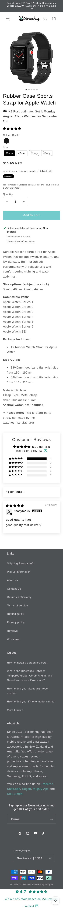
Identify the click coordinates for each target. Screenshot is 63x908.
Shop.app (13, 788)
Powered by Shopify (42, 884)
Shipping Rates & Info (20, 563)
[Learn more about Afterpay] (8, 176)
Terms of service (17, 605)
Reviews (12, 630)
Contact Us (14, 588)
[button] (8, 18)
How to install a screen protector (27, 662)
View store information (21, 241)
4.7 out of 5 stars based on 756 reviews (31, 899)
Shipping (23, 185)
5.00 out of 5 (41, 446)
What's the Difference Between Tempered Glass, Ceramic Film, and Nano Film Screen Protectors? (29, 675)
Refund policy (15, 613)
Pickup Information (18, 571)
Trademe (47, 784)
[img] (15, 505)
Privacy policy (16, 622)
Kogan (26, 788)
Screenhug (25, 884)
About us (12, 580)
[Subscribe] (51, 819)
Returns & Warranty (19, 597)
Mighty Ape (41, 788)
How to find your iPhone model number (31, 701)
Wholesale (13, 639)
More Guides (15, 710)
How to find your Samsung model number (27, 691)
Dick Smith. (15, 793)
